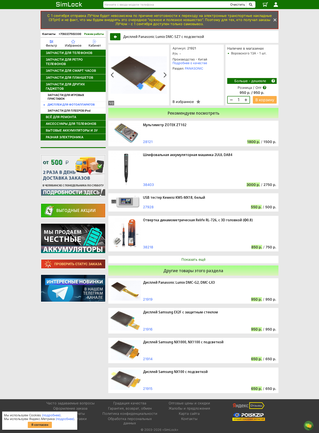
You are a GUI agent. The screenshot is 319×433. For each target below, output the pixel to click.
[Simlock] (69, 4)
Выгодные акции (76, 210)
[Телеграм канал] (73, 288)
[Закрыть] (274, 19)
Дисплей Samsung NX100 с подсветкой (175, 372)
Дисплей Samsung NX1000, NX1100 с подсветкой (183, 342)
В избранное (183, 102)
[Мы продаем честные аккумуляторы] (73, 238)
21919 (148, 299)
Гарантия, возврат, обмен (130, 408)
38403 (148, 184)
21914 (148, 359)
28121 (148, 142)
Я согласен (39, 424)
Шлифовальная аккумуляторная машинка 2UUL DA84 (187, 155)
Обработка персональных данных (130, 421)
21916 (148, 329)
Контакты (49, 34)
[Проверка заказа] (73, 264)
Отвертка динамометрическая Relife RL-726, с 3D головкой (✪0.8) (198, 220)
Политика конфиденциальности (129, 413)
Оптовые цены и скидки (189, 403)
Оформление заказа (70, 408)
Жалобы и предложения (189, 408)
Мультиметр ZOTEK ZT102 (164, 125)
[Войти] (275, 4)
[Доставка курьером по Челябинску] (73, 176)
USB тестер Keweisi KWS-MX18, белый (174, 197)
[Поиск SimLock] (250, 4)
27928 (148, 207)
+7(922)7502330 (70, 34)
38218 (148, 247)
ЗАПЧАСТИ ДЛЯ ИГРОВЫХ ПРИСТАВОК (66, 96)
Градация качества (129, 403)
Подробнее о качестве (190, 63)
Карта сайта (189, 413)
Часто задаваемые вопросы (70, 403)
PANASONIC (194, 68)
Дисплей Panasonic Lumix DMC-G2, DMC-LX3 (179, 282)
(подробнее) (51, 415)
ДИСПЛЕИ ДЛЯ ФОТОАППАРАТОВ (71, 104)
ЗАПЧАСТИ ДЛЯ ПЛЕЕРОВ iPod (69, 110)
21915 (148, 388)
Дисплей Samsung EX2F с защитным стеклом (180, 312)
